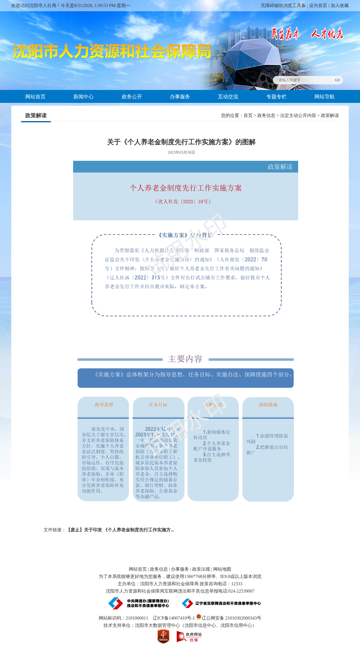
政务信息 (266, 115)
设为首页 (318, 5)
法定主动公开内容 (298, 115)
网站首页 (35, 97)
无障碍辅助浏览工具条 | (284, 5)
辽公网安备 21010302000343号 (231, 618)
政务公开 (132, 97)
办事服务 (180, 97)
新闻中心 (83, 97)
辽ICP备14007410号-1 (174, 618)
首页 (248, 115)
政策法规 (201, 569)
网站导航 (324, 97)
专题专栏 (276, 97)
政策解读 (36, 115)
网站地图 (222, 569)
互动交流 (228, 97)
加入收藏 (340, 5)
